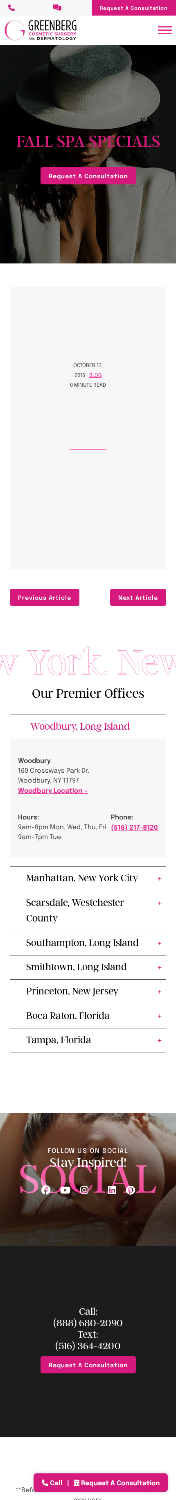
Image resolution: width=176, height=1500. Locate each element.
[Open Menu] (165, 30)
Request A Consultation (134, 8)
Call (56, 1482)
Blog (95, 374)
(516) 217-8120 (134, 826)
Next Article (138, 597)
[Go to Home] (40, 30)
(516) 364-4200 (88, 1346)
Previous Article (44, 597)
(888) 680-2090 (88, 1323)
